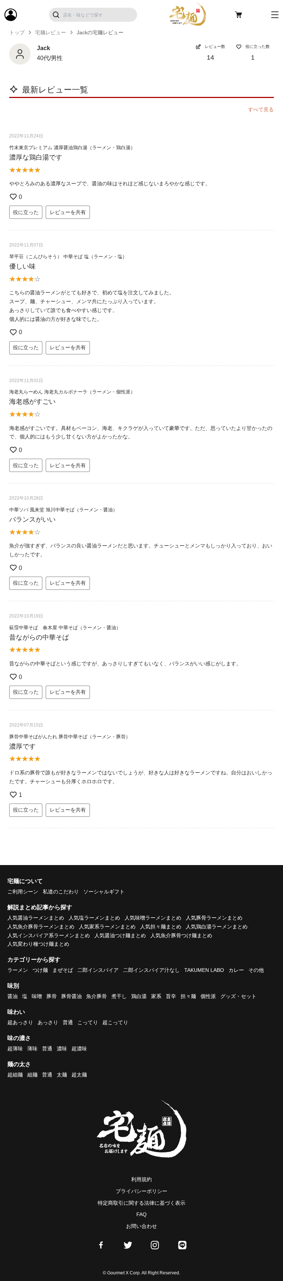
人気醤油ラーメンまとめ (35, 918)
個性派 (208, 996)
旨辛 (171, 996)
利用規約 (141, 1179)
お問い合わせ (141, 1226)
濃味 (62, 1048)
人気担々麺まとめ (160, 927)
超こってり (115, 1022)
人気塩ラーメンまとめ (94, 918)
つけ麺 (40, 970)
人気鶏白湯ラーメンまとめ (217, 927)
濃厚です (22, 746)
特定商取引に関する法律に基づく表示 (141, 1203)
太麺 (62, 1075)
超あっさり (20, 1022)
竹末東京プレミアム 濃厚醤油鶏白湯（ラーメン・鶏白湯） (72, 147)
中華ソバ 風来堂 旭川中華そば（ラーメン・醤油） (63, 509)
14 (210, 57)
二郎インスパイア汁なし (151, 970)
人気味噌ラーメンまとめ (153, 918)
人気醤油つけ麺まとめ (120, 935)
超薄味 (15, 1048)
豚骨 (51, 996)
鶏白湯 (139, 996)
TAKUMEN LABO (204, 970)
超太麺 (79, 1075)
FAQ (141, 1214)
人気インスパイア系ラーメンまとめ (48, 935)
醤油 (12, 996)
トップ (17, 32)
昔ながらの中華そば (39, 637)
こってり (87, 1022)
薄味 (32, 1048)
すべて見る (261, 109)
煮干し (119, 996)
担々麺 (188, 996)
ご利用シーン (22, 892)
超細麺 (15, 1075)
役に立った (26, 212)
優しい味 (22, 266)
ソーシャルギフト (104, 892)
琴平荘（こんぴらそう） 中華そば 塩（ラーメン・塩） (68, 256)
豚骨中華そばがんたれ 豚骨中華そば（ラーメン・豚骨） (69, 736)
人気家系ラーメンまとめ (107, 927)
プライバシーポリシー (141, 1191)
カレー (236, 970)
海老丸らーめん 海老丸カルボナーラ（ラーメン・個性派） (72, 392)
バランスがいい (32, 519)
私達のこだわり (61, 892)
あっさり (48, 1022)
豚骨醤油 (71, 996)
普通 (68, 1022)
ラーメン (17, 970)
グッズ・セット (238, 996)
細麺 (32, 1075)
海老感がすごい (32, 401)
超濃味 (79, 1048)
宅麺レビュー (50, 32)
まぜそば (62, 970)
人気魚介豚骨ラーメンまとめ (40, 927)
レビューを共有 (68, 212)
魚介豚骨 (96, 996)
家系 (156, 996)
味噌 (37, 996)
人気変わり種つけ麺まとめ (38, 944)
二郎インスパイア (98, 970)
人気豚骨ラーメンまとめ (214, 918)
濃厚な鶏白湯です (35, 157)
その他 (256, 970)
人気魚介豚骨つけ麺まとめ (181, 935)
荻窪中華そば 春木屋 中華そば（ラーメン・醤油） (65, 627)
